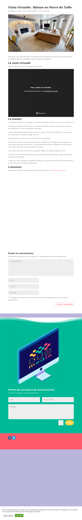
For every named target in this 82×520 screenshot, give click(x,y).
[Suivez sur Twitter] (13, 437)
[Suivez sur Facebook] (9, 437)
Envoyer (69, 423)
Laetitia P (14, 11)
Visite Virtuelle (32, 11)
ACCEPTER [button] (19, 515)
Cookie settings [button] (8, 515)
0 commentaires (44, 11)
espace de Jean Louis (59, 170)
